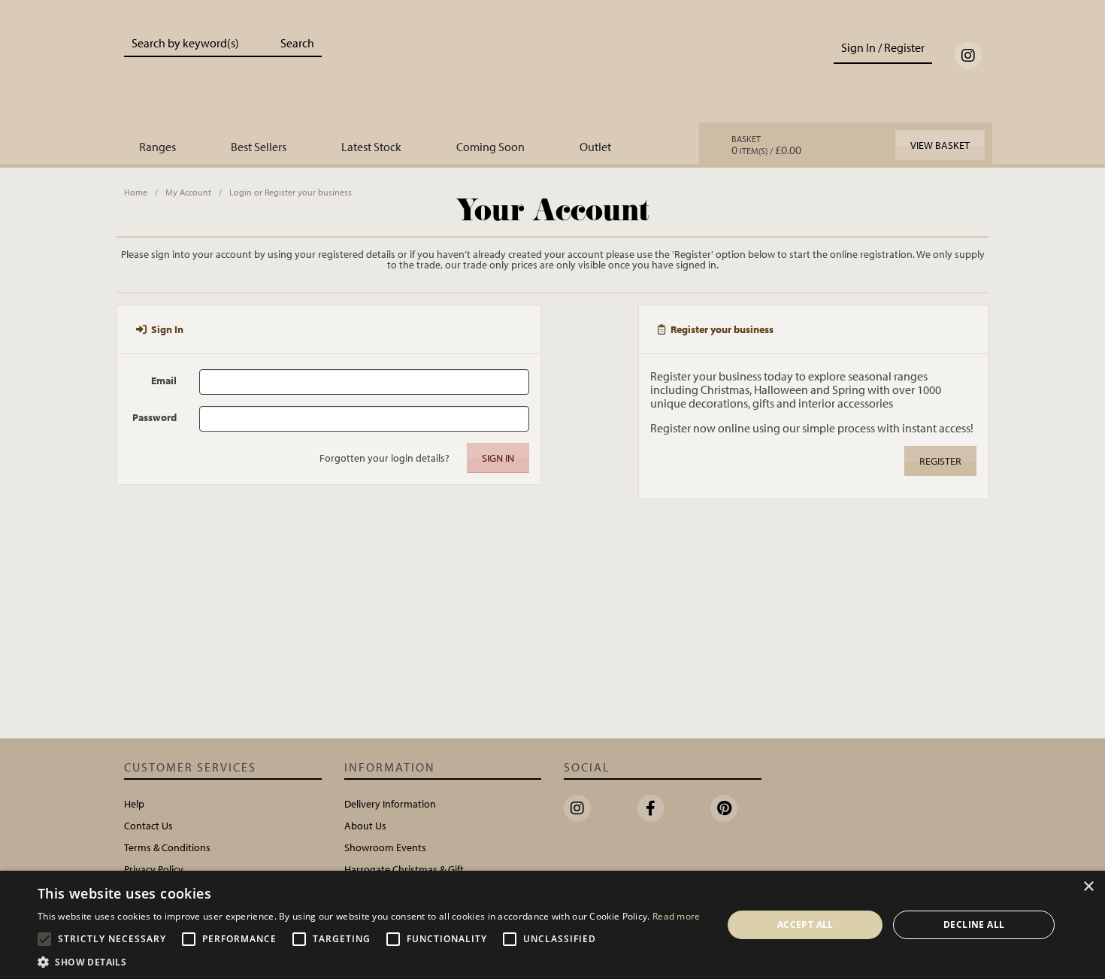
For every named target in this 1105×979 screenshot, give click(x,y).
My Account (188, 192)
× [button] (1088, 887)
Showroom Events (385, 847)
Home (135, 192)
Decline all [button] (973, 924)
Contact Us (148, 825)
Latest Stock (371, 146)
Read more (676, 916)
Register (940, 461)
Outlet (595, 146)
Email (164, 380)
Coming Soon (490, 146)
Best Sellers (258, 146)
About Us (365, 825)
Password (154, 417)
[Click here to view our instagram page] (968, 55)
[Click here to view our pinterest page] (723, 808)
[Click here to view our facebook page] (651, 808)
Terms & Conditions (167, 847)
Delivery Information (390, 804)
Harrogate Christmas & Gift (404, 869)
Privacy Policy (153, 869)
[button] (369, 961)
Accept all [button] (805, 924)
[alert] (552, 925)
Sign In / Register (883, 47)
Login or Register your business (290, 192)
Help (134, 804)
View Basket (940, 145)
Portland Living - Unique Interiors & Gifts (552, 73)
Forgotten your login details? (384, 458)
